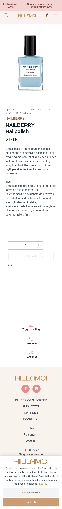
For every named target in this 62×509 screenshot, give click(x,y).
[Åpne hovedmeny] (56, 16)
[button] (31, 62)
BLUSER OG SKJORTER (31, 400)
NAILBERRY (15, 118)
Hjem (8, 109)
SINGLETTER (31, 406)
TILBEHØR (28, 109)
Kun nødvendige (31, 492)
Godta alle (31, 502)
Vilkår (31, 428)
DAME (16, 109)
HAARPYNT (31, 418)
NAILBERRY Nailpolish (20, 113)
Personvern (31, 434)
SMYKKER (31, 412)
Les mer (43, 483)
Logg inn (31, 440)
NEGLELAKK (43, 109)
